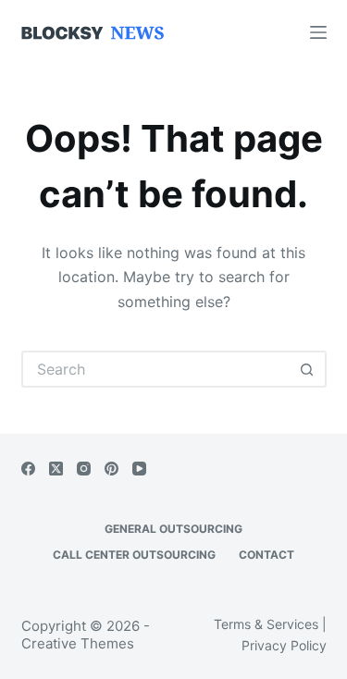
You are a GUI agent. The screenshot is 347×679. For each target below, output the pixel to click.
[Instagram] (84, 468)
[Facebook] (28, 468)
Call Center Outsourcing (134, 555)
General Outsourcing (173, 529)
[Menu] (318, 32)
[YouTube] (139, 468)
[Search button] (308, 369)
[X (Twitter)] (56, 468)
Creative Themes (77, 643)
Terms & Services (266, 624)
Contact (266, 555)
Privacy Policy (284, 645)
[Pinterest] (111, 468)
